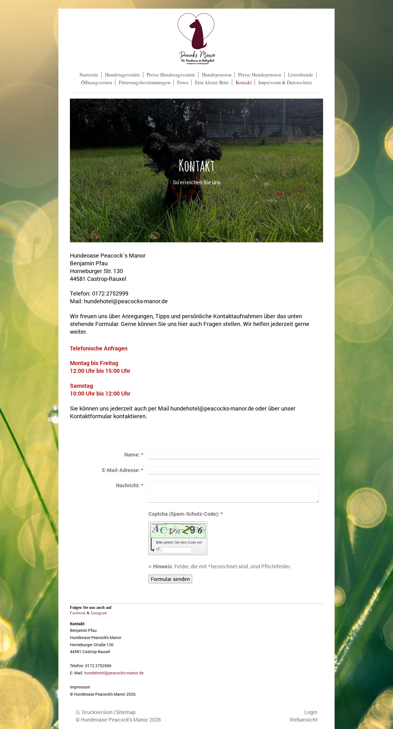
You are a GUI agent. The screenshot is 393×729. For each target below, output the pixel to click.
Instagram (99, 613)
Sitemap (126, 712)
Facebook (77, 613)
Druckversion (97, 712)
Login (310, 712)
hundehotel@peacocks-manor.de (114, 673)
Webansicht (303, 719)
